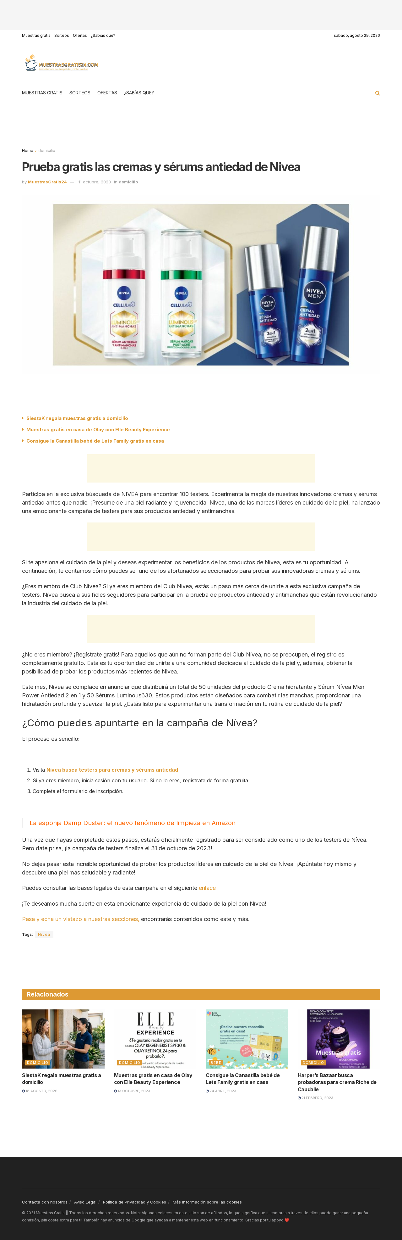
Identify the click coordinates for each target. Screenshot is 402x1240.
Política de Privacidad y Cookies (134, 1201)
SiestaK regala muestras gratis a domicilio (77, 418)
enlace (207, 888)
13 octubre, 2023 (133, 1091)
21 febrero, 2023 (317, 1098)
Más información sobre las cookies (207, 1201)
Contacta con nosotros (45, 1201)
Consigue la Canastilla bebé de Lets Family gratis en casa (95, 441)
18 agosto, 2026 (41, 1091)
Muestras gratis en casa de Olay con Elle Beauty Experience (98, 430)
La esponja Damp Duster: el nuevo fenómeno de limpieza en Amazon (133, 823)
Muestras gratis (36, 35)
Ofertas (80, 35)
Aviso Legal (85, 1201)
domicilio (46, 150)
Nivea (44, 934)
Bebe (216, 1062)
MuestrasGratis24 (47, 181)
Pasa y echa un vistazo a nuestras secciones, (80, 919)
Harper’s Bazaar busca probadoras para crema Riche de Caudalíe (337, 1082)
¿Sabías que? (103, 35)
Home (27, 150)
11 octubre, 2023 (95, 181)
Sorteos (61, 35)
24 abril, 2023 (222, 1091)
